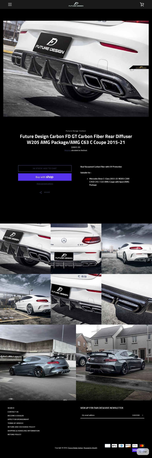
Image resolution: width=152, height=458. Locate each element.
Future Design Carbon (75, 448)
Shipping (67, 150)
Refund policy (14, 434)
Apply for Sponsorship (18, 419)
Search (11, 408)
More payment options (45, 184)
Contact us (13, 412)
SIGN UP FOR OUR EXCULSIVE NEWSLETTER (101, 408)
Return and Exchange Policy (21, 427)
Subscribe (136, 415)
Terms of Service (15, 423)
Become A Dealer (16, 416)
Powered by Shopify (90, 448)
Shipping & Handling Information (24, 431)
